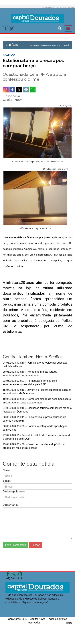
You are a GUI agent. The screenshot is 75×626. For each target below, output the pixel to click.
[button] (60, 28)
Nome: (7, 470)
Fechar (35, 545)
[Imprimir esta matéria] (26, 89)
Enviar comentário (15, 545)
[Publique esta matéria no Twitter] (19, 89)
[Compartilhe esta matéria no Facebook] (12, 89)
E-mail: (7, 480)
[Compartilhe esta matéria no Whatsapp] (32, 89)
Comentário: (10, 505)
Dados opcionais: (14, 491)
